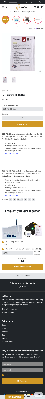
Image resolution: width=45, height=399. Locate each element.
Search (4, 325)
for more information (12, 153)
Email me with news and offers (13, 375)
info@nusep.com (9, 309)
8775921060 (8, 312)
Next (41, 54)
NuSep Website (7, 342)
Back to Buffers (22, 276)
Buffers (16, 12)
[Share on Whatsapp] (21, 199)
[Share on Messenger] (33, 199)
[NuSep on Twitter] (20, 287)
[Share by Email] (29, 199)
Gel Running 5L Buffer (28, 12)
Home (4, 328)
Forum (4, 338)
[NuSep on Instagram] (25, 287)
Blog (3, 335)
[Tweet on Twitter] (14, 199)
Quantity (5, 114)
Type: (10, 105)
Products (5, 332)
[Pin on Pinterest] (18, 199)
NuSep (27, 391)
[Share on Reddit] (25, 199)
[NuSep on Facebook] (22, 287)
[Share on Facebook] (10, 199)
